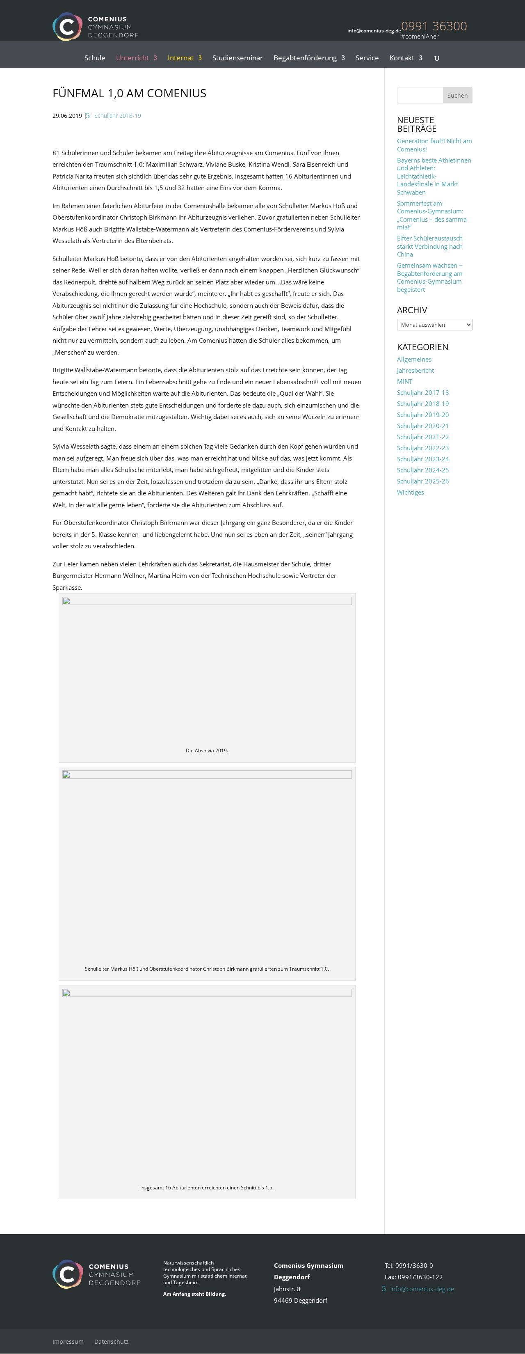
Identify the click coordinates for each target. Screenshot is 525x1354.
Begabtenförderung (305, 58)
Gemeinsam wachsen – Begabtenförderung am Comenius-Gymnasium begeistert (430, 277)
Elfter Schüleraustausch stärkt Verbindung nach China (430, 246)
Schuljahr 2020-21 (423, 426)
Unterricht (132, 58)
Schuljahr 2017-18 (423, 392)
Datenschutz (111, 1341)
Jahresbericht (415, 370)
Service (367, 58)
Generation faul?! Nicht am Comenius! (434, 145)
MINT (404, 381)
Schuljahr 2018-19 (117, 115)
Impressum (68, 1341)
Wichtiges (410, 492)
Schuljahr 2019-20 (423, 414)
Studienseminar (237, 58)
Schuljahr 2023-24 (423, 459)
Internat (181, 58)
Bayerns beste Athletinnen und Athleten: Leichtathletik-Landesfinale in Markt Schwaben (434, 176)
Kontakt (402, 58)
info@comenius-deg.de (422, 1289)
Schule (94, 58)
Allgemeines (414, 359)
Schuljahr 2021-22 (423, 437)
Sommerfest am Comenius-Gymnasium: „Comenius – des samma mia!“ (432, 215)
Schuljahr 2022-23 (423, 448)
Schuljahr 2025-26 (423, 481)
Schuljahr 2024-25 (423, 470)
